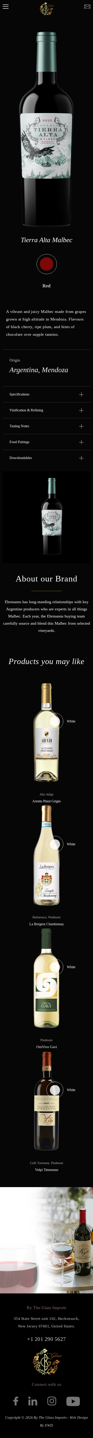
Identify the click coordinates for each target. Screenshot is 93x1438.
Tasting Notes (19, 426)
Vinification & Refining (26, 410)
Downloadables (20, 458)
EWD (49, 1425)
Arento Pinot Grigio (46, 801)
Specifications (19, 394)
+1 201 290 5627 (46, 1339)
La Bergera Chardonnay (46, 924)
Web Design (79, 1417)
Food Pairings (19, 442)
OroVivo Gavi (46, 1047)
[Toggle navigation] (6, 6)
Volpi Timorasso (46, 1170)
